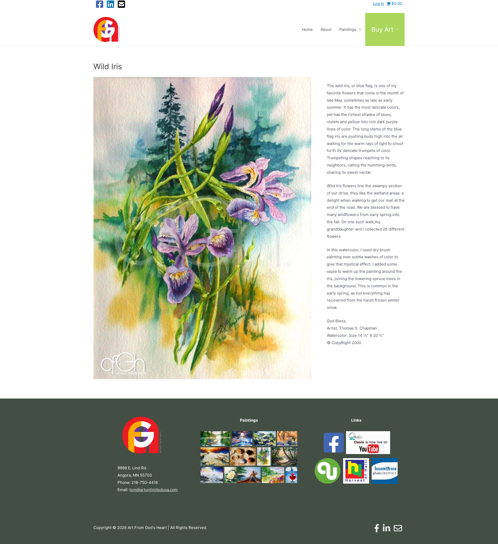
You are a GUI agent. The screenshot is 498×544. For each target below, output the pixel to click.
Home (307, 29)
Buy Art (382, 29)
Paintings (347, 29)
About (326, 29)
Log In (378, 3)
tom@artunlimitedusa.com (153, 489)
